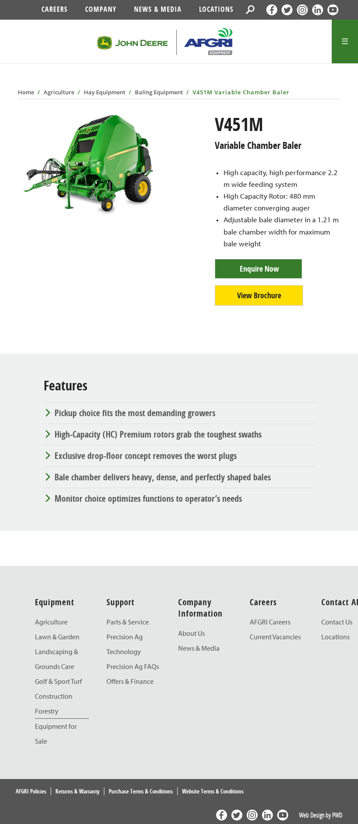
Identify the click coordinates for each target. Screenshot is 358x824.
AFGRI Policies (31, 791)
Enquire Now (259, 268)
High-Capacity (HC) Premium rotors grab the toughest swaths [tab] (158, 434)
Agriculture (59, 92)
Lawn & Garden (57, 636)
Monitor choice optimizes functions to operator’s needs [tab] (148, 498)
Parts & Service (128, 621)
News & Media (158, 9)
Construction (53, 696)
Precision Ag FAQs (133, 666)
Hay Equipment (104, 92)
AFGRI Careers (270, 621)
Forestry (47, 711)
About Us (191, 633)
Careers (54, 9)
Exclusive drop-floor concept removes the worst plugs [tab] (146, 456)
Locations (216, 9)
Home (26, 92)
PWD (337, 814)
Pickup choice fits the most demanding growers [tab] (135, 413)
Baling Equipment (159, 92)
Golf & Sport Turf (58, 681)
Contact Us (336, 621)
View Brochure (259, 295)
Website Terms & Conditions (213, 791)
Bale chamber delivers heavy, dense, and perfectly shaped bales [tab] (163, 477)
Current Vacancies (275, 636)
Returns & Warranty (77, 791)
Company (101, 9)
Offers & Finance (130, 681)
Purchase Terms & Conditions (141, 791)
